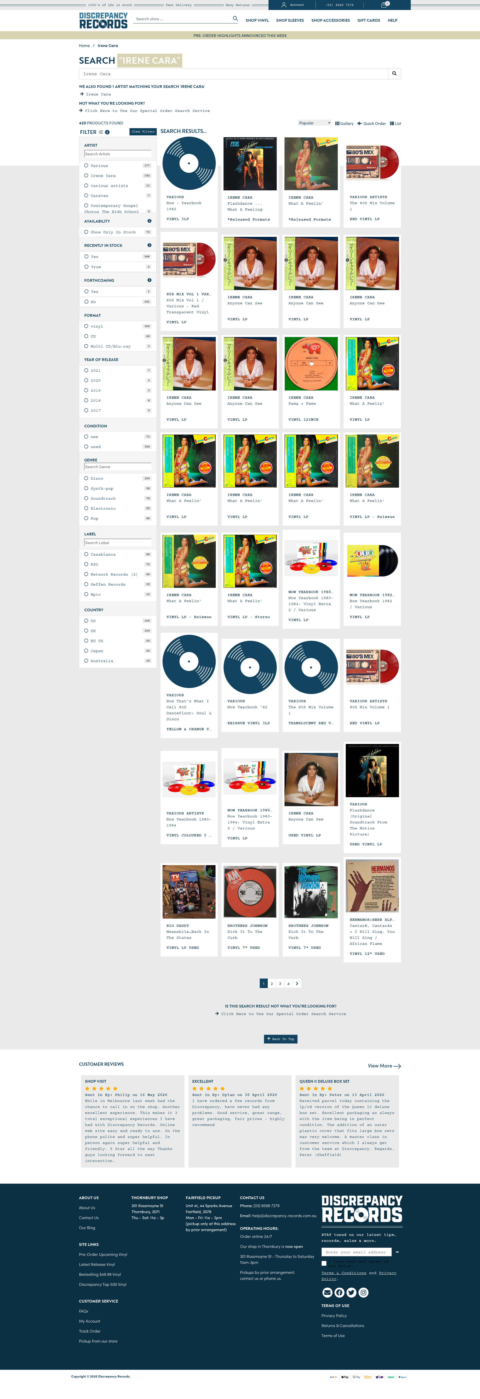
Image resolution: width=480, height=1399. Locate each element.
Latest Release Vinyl (97, 1264)
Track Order (89, 1331)
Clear (143, 131)
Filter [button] (89, 132)
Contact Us (89, 1217)
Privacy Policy (334, 1315)
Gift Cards (369, 20)
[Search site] (234, 18)
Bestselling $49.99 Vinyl (100, 1274)
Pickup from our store (98, 1341)
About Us (87, 1207)
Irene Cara (97, 94)
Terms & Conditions (344, 1273)
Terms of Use (333, 1335)
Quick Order (374, 123)
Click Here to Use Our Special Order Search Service (146, 110)
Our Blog (87, 1227)
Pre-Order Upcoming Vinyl (103, 1254)
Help (392, 20)
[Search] (394, 73)
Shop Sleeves (290, 20)
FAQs (83, 1311)
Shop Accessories (331, 20)
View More (381, 1065)
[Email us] (327, 1293)
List (397, 123)
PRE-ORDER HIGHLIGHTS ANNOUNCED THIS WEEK (240, 35)
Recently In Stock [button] (103, 245)
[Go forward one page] (297, 983)
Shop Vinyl (257, 20)
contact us (249, 1278)
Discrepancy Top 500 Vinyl (102, 1284)
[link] (117, 166)
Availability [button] (97, 221)
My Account (89, 1321)
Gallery (346, 123)
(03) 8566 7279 (340, 5)
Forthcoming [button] (99, 280)
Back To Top (282, 1039)
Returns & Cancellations (343, 1325)
